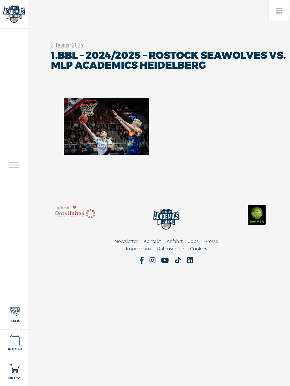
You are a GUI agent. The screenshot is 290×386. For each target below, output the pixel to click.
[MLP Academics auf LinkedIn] (190, 262)
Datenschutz (170, 248)
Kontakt (152, 241)
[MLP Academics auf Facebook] (141, 262)
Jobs (193, 241)
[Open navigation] (14, 165)
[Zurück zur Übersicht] (279, 10)
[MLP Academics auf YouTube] (165, 262)
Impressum (138, 248)
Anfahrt (175, 241)
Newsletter (126, 241)
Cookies (198, 248)
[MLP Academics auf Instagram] (152, 262)
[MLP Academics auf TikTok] (178, 262)
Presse (211, 241)
